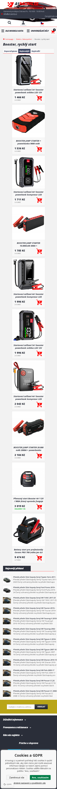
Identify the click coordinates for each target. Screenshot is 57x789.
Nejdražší (36, 51)
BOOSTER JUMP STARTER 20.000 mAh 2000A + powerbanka (28, 448)
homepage (9, 39)
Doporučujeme (10, 51)
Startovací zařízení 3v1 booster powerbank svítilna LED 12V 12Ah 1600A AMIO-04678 (28, 91)
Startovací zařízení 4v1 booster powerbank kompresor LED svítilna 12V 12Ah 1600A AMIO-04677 (28, 295)
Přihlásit (23, 25)
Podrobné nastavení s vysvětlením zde (28, 783)
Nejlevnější (24, 51)
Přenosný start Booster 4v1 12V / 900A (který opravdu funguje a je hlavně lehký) (28, 500)
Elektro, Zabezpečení (24, 39)
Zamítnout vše (16, 777)
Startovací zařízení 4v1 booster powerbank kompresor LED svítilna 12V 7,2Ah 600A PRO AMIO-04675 (28, 397)
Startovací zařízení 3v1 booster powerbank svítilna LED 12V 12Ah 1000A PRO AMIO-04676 (28, 346)
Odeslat (41, 706)
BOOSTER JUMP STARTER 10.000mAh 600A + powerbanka (28, 244)
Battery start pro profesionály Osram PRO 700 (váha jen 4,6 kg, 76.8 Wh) (28, 551)
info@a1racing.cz (10, 14)
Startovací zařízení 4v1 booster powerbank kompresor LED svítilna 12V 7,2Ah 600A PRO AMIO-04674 (28, 193)
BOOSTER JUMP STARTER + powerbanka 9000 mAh (28, 142)
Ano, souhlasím (40, 777)
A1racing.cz (28, 4)
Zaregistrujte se (51, 16)
